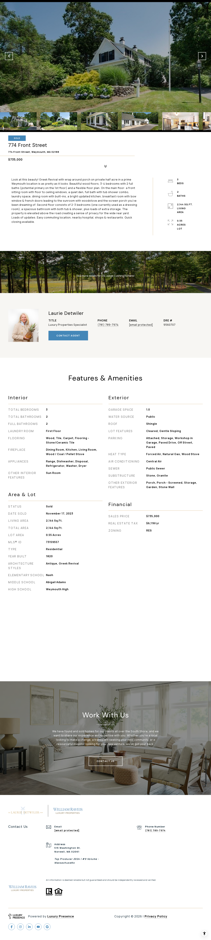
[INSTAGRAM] (20, 927)
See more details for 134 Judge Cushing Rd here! (105, 276)
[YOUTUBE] (38, 927)
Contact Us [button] (106, 761)
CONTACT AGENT (68, 335)
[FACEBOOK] (11, 927)
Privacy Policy (156, 916)
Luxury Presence (60, 916)
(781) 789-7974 (108, 325)
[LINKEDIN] (29, 927)
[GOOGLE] (47, 927)
